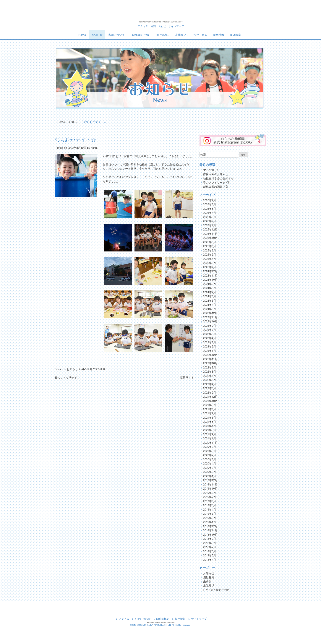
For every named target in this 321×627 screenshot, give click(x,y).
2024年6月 (209, 296)
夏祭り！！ (187, 377)
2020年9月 (209, 447)
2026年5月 (209, 208)
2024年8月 (209, 288)
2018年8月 (209, 543)
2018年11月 (210, 530)
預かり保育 (200, 35)
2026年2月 (209, 221)
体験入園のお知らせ (215, 174)
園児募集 (208, 577)
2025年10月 (210, 238)
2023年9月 (209, 325)
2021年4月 (209, 426)
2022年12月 (210, 355)
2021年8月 (209, 409)
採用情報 (218, 35)
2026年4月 (209, 213)
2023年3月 (209, 342)
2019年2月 (209, 518)
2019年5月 (209, 505)
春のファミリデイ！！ (68, 377)
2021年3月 (209, 430)
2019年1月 (209, 522)
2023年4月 (209, 338)
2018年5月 (209, 555)
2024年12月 (210, 271)
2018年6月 (209, 551)
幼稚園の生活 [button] (140, 35)
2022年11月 (210, 359)
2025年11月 (210, 233)
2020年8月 (209, 451)
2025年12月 (210, 229)
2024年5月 (209, 300)
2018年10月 (210, 534)
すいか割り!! (210, 170)
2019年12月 (210, 480)
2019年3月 (209, 513)
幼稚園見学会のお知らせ (218, 178)
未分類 (207, 581)
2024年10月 (210, 279)
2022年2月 (209, 392)
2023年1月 (209, 351)
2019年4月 (209, 509)
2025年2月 (209, 267)
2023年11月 (210, 317)
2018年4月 (209, 559)
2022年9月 (209, 367)
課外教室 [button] (235, 35)
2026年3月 (209, 217)
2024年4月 (209, 304)
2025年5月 (209, 254)
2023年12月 (210, 313)
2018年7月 (209, 547)
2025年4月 (209, 259)
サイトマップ (176, 26)
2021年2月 (209, 434)
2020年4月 (209, 463)
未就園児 (208, 585)
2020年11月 (210, 442)
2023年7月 (209, 330)
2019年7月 (209, 497)
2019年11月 (210, 484)
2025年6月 (209, 250)
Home (83, 35)
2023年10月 (210, 321)
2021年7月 (209, 413)
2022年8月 (209, 371)
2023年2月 (209, 346)
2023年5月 (209, 334)
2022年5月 (209, 380)
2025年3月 (209, 263)
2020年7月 (209, 455)
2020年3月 (209, 468)
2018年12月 (210, 526)
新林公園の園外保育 (215, 187)
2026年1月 (209, 225)
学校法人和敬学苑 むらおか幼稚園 (160, 11)
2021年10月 (210, 401)
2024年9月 (209, 284)
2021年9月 (209, 405)
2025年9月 (209, 242)
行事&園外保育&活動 (92, 369)
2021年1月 (209, 438)
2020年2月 (209, 472)
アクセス (143, 26)
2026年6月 (209, 204)
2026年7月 (209, 200)
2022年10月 (210, 363)
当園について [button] (116, 35)
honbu (94, 148)
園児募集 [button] (162, 35)
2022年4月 (209, 384)
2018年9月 (209, 538)
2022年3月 (209, 388)
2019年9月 (209, 493)
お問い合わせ (158, 26)
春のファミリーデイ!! (216, 182)
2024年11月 (210, 275)
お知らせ (97, 35)
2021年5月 (209, 421)
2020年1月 (209, 476)
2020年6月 (209, 459)
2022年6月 (209, 376)
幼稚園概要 (162, 618)
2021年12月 (210, 396)
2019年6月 (209, 501)
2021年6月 (209, 417)
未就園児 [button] (180, 35)
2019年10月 (210, 488)
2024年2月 (209, 309)
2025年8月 (209, 246)
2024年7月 (209, 292)
